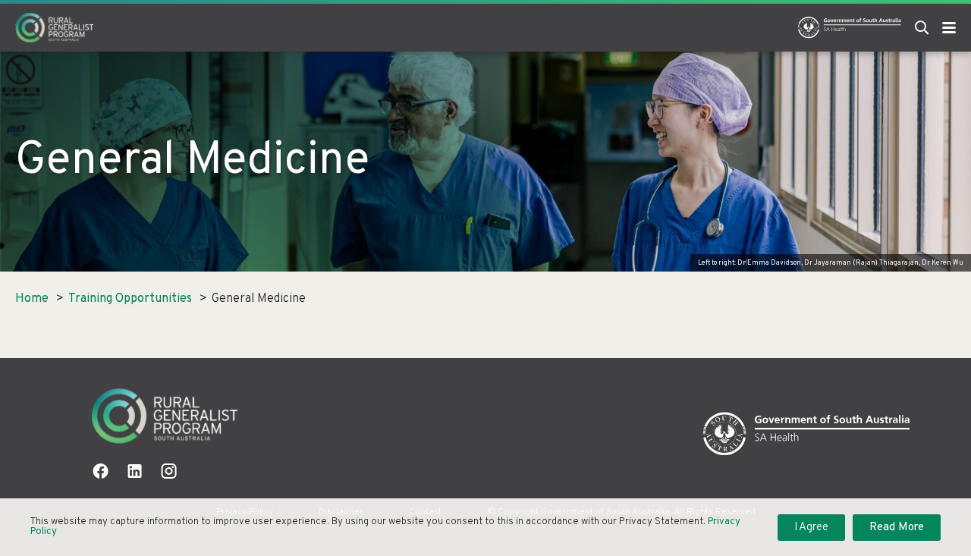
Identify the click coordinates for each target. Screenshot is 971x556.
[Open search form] (922, 28)
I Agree (811, 527)
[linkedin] (134, 471)
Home (32, 298)
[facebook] (100, 471)
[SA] (806, 434)
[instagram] (168, 471)
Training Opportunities (130, 298)
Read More (896, 527)
